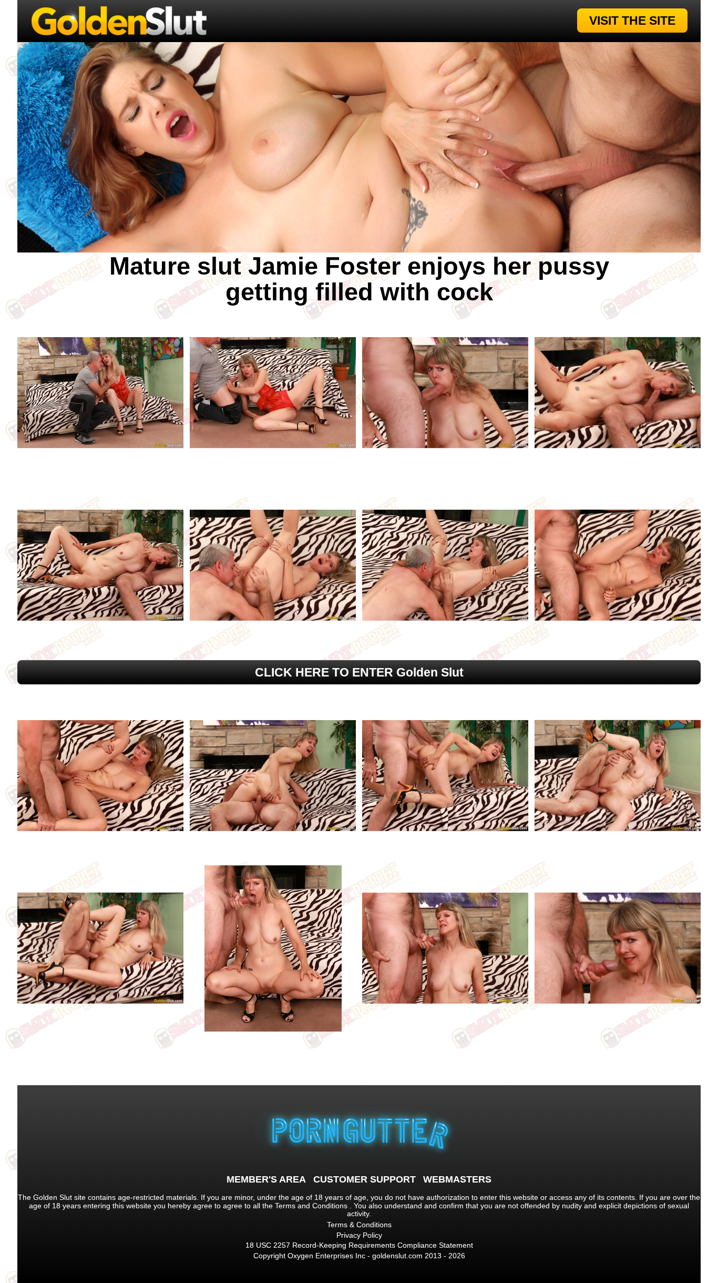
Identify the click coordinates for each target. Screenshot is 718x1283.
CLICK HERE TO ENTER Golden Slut (359, 672)
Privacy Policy (359, 1235)
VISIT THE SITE (632, 20)
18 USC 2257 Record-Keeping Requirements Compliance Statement (359, 1245)
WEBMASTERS (457, 1179)
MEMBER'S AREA (266, 1179)
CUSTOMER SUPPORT (364, 1179)
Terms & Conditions (359, 1224)
